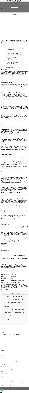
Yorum (2, 336)
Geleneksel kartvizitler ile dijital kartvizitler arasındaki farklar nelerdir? (14, 65)
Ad (1, 343)
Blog (10, 382)
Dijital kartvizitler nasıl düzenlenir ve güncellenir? (13, 60)
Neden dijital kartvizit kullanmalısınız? (13, 50)
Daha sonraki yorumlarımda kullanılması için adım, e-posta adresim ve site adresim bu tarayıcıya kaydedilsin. (13, 355)
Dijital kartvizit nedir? (10, 49)
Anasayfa (11, 381)
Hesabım (2, 381)
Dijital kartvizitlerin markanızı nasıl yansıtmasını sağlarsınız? (13, 63)
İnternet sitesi (2, 350)
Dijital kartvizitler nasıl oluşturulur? (13, 53)
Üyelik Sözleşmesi (22, 382)
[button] (2, 390)
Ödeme (2, 382)
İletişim (11, 385)
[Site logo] (4, 2)
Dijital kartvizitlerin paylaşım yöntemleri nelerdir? (14, 58)
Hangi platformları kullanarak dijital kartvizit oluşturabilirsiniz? (14, 55)
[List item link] (7, 373)
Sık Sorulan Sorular (10, 67)
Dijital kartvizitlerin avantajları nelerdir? (14, 52)
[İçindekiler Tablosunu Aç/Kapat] (22, 48)
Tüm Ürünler (2, 385)
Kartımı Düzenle (14, 7)
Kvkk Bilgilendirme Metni (23, 381)
